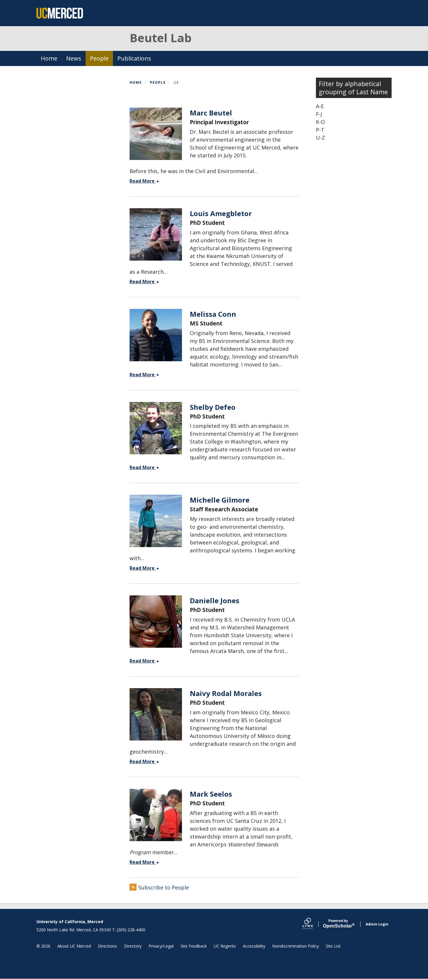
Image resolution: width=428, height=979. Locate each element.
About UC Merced (74, 946)
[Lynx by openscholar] (313, 924)
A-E (320, 106)
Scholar (338, 923)
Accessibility (254, 946)
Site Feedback (194, 946)
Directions (107, 946)
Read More (147, 181)
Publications (134, 58)
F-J (319, 114)
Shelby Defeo (213, 407)
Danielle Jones (214, 600)
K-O (320, 121)
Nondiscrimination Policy (295, 946)
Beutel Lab (161, 38)
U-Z (320, 137)
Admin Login (377, 924)
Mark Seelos (211, 794)
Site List (333, 946)
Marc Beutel (211, 113)
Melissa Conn (213, 314)
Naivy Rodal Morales (226, 693)
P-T (320, 129)
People (99, 58)
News (73, 58)
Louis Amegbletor (221, 213)
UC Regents (225, 946)
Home (49, 58)
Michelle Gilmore (220, 500)
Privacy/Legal (161, 946)
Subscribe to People (163, 887)
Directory (133, 946)
